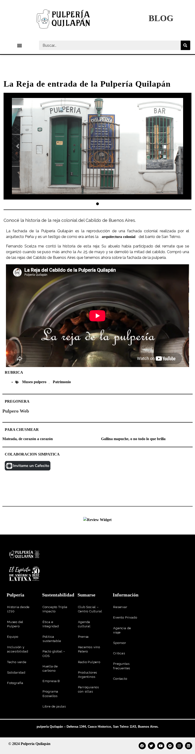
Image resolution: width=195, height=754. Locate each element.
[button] (20, 45)
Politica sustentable (52, 639)
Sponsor (119, 643)
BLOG (161, 18)
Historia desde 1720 (18, 609)
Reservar (120, 607)
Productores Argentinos (87, 675)
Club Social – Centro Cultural (90, 609)
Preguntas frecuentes (121, 666)
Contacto (120, 678)
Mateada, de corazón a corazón (27, 439)
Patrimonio (62, 382)
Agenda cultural (84, 624)
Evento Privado (125, 617)
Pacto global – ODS (54, 653)
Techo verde (16, 662)
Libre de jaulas (54, 706)
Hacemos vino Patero (89, 649)
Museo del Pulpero (15, 624)
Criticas (119, 653)
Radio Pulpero (89, 662)
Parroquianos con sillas (88, 689)
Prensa (83, 636)
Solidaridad (16, 672)
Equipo (12, 636)
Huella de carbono (50, 668)
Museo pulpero (34, 382)
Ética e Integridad (51, 624)
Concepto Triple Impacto (55, 609)
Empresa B (51, 681)
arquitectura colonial (118, 237)
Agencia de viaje (122, 630)
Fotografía (15, 683)
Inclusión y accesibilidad (17, 649)
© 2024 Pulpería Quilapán (29, 744)
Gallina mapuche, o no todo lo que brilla (133, 439)
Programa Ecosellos (50, 694)
